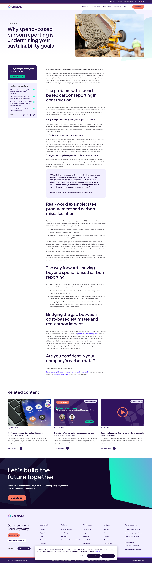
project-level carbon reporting (87, 334)
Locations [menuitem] (43, 543)
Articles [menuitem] (106, 529)
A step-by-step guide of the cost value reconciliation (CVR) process (20, 97)
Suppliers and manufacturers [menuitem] (133, 549)
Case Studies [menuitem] (108, 543)
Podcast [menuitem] (106, 536)
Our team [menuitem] (64, 536)
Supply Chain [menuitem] (86, 540)
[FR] (143, 1)
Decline (108, 555)
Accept (94, 555)
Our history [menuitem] (64, 533)
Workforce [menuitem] (86, 536)
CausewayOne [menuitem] (87, 529)
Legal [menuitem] (41, 536)
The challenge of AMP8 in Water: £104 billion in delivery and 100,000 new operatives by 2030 (21, 103)
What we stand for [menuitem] (66, 529)
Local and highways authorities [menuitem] (134, 533)
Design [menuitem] (85, 533)
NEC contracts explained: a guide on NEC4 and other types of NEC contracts (20, 91)
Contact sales (16, 76)
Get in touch (138, 7)
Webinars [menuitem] (107, 540)
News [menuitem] (105, 533)
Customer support (15, 540)
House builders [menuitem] (129, 542)
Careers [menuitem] (112, 1)
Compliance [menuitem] (43, 540)
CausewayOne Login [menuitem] (130, 1)
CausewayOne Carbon (60, 374)
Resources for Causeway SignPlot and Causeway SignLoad (21, 109)
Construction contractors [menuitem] (132, 529)
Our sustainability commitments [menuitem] (70, 540)
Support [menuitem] (119, 1)
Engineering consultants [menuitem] (132, 545)
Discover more (13, 448)
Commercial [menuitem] (86, 543)
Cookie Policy (98, 551)
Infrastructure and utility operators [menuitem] (132, 537)
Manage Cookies (80, 555)
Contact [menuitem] (42, 529)
